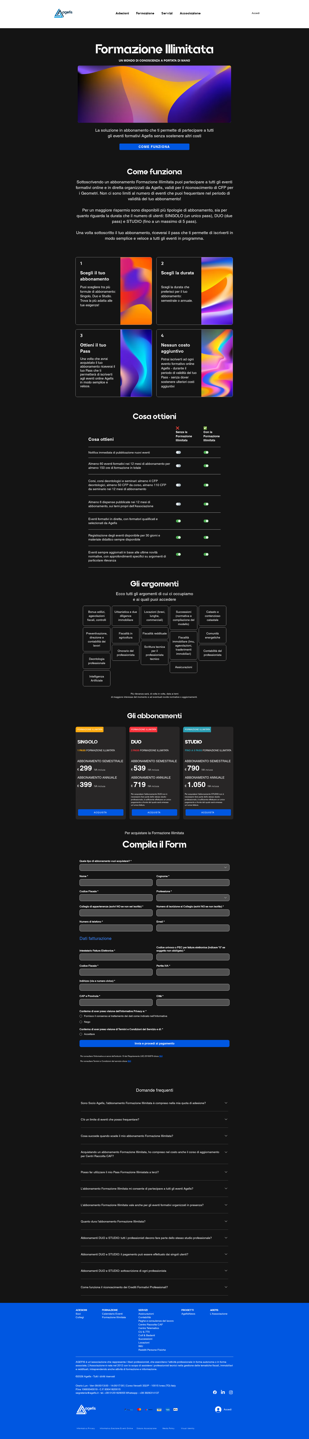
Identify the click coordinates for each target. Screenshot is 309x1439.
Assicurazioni (146, 1313)
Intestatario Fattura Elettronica (97, 950)
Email (160, 921)
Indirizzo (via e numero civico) (97, 980)
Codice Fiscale (89, 891)
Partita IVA (163, 965)
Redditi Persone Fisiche (152, 1349)
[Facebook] (214, 1392)
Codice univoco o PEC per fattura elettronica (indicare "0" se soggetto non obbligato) (190, 949)
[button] (122, 13)
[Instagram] (231, 1392)
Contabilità (144, 1317)
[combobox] (154, 867)
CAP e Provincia (90, 996)
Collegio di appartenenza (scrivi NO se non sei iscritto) (111, 906)
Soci (78, 1313)
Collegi (80, 1317)
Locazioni (144, 1342)
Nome (84, 876)
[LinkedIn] (222, 1392)
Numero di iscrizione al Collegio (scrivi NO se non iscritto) (190, 906)
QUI (129, 1061)
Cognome (162, 876)
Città (159, 996)
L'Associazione (218, 1313)
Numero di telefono (91, 921)
